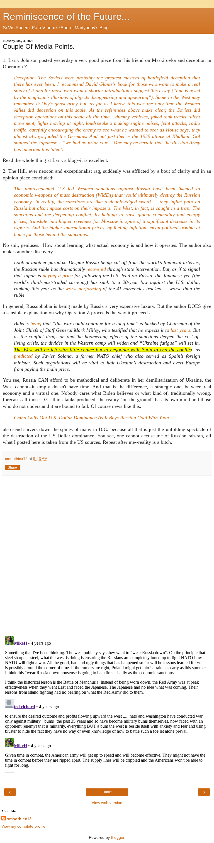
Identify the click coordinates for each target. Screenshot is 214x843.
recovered (96, 269)
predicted (23, 356)
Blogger (117, 837)
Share (12, 467)
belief (36, 323)
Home (107, 792)
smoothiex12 (19, 819)
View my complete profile (23, 826)
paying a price (58, 275)
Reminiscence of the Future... (66, 16)
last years (180, 330)
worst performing (83, 288)
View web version (107, 802)
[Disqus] (107, 553)
